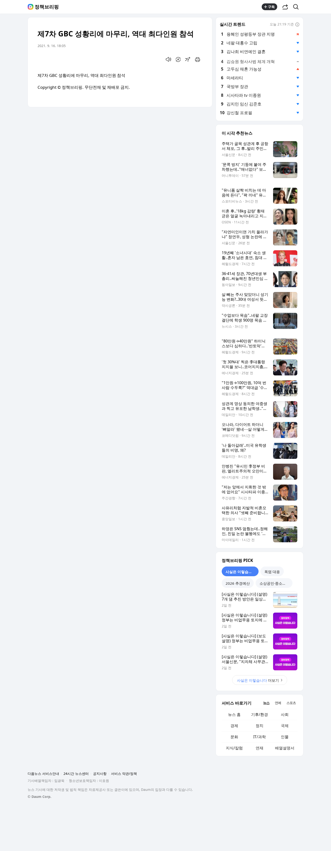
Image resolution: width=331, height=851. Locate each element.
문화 (234, 736)
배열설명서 (284, 748)
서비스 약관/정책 (124, 773)
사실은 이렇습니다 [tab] (241, 571)
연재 (259, 748)
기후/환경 (259, 714)
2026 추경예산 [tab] (238, 583)
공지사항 (100, 773)
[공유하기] (285, 6)
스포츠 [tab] (291, 702)
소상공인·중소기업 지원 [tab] (276, 583)
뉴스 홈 (234, 714)
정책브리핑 (47, 6)
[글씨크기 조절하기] (188, 59)
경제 (234, 725)
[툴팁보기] (297, 25)
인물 (285, 736)
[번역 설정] (178, 59)
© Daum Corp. (39, 796)
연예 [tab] (278, 702)
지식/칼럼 (234, 748)
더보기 (258, 680)
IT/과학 (259, 736)
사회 (285, 714)
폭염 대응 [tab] (272, 571)
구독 (271, 6)
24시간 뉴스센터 (76, 773)
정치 (259, 725)
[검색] (297, 6)
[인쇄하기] (197, 59)
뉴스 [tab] (266, 702)
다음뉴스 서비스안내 (43, 773)
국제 (285, 725)
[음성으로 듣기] (168, 59)
